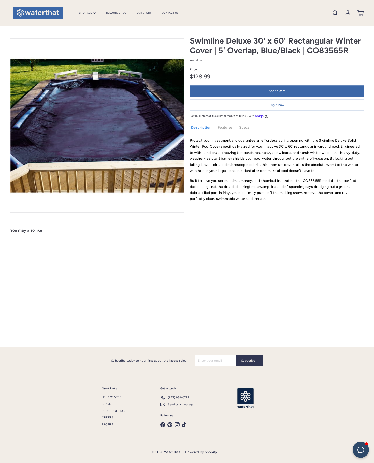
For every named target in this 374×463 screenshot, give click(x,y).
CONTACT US (170, 13)
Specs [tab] (244, 128)
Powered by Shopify (201, 452)
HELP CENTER (112, 397)
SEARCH (107, 404)
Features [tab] (225, 128)
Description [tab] (201, 128)
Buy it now (277, 105)
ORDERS (108, 417)
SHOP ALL (85, 13)
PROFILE (108, 424)
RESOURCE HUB (116, 13)
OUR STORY (144, 13)
